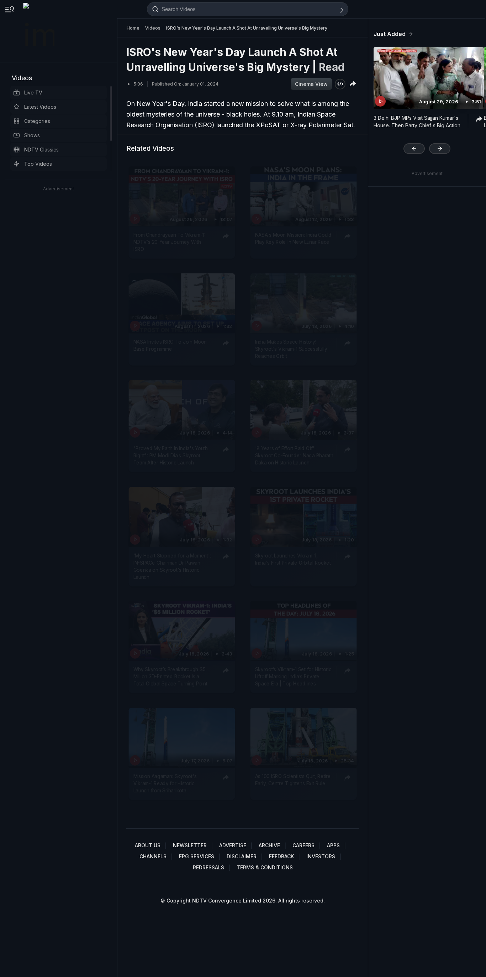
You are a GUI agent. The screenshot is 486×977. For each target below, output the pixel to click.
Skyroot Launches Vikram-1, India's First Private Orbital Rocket (293, 558)
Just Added (390, 33)
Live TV (33, 92)
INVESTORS (320, 856)
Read (332, 67)
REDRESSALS (208, 867)
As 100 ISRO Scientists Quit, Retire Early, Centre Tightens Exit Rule (293, 779)
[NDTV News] (39, 31)
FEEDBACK (281, 856)
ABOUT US (147, 845)
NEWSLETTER (190, 845)
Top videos (38, 164)
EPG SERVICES (196, 856)
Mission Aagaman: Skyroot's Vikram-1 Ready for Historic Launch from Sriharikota (165, 783)
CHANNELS (153, 856)
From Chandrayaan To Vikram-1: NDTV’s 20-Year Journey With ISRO (169, 242)
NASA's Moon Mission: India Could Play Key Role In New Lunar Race (293, 238)
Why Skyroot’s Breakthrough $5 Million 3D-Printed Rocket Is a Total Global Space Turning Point (170, 676)
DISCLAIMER (242, 856)
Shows (32, 135)
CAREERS (303, 845)
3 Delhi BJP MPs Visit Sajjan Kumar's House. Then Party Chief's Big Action (417, 121)
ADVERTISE (232, 845)
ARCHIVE (269, 845)
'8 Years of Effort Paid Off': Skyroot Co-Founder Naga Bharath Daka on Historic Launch (294, 455)
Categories (37, 121)
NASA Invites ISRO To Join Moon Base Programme (170, 345)
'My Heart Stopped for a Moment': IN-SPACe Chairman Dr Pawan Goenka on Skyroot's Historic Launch (172, 566)
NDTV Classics (41, 149)
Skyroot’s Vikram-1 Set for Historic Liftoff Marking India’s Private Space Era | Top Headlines (293, 676)
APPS (333, 845)
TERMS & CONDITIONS (265, 867)
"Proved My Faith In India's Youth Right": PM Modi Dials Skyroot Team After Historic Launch (170, 455)
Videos (22, 78)
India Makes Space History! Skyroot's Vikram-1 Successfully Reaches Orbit (291, 349)
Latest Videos (40, 107)
